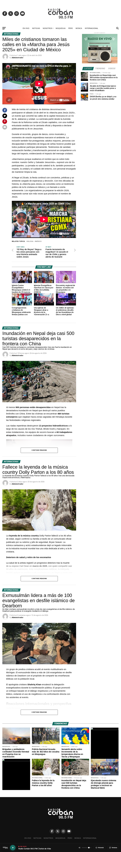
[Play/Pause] (12, 847)
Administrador (17, 58)
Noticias (36, 28)
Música (79, 28)
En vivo (26, 28)
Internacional (91, 28)
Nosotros (47, 28)
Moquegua (60, 28)
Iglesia (30, 241)
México (38, 241)
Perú (70, 28)
